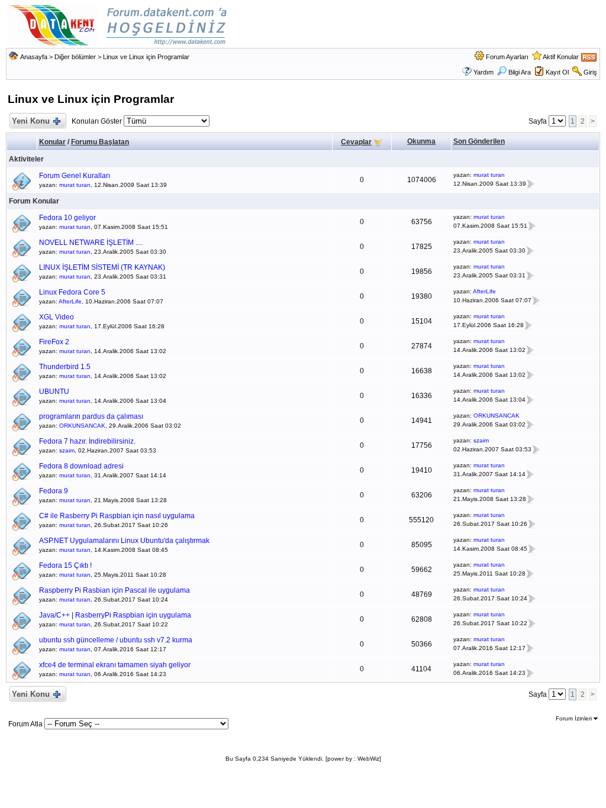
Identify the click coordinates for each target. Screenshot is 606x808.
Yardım (483, 72)
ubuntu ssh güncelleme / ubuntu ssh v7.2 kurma (115, 640)
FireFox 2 (54, 342)
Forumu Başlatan (100, 142)
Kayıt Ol (557, 72)
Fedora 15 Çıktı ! (65, 565)
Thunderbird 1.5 (65, 367)
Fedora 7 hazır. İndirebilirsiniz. (87, 441)
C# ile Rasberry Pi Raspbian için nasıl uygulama (117, 516)
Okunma (421, 141)
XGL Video (56, 317)
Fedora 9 (53, 491)
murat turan (75, 185)
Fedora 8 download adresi (81, 466)
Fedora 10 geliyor (67, 218)
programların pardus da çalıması (91, 416)
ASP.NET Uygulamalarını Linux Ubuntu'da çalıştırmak (124, 540)
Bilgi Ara (519, 72)
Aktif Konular (561, 56)
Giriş (590, 72)
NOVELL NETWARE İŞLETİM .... (91, 242)
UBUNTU (54, 391)
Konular (52, 142)
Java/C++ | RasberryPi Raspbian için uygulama (115, 615)
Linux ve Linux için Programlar (146, 56)
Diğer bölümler (75, 56)
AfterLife (70, 301)
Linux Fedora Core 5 (72, 292)
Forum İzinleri (575, 718)
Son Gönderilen (479, 141)
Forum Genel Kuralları (74, 176)
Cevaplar (356, 142)
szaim (67, 450)
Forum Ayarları (507, 56)
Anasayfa (33, 56)
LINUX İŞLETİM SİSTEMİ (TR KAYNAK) (102, 267)
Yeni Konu (30, 121)
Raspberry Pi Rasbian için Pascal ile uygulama (114, 590)
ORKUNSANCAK (82, 425)
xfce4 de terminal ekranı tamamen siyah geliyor (115, 665)
